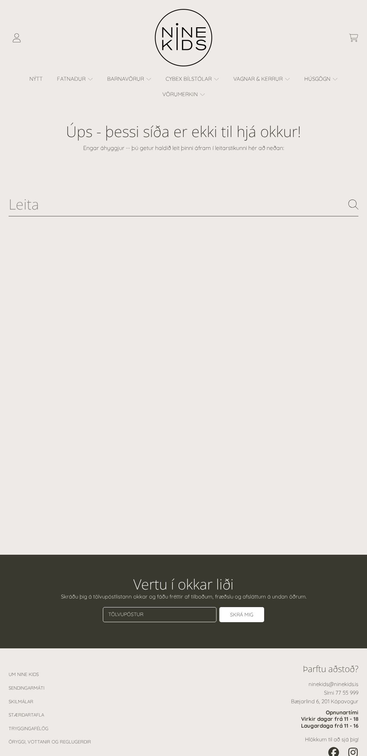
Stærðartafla (26, 715)
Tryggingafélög (28, 728)
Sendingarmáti (26, 688)
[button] (353, 38)
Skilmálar (21, 701)
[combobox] (183, 204)
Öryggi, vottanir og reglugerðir (50, 742)
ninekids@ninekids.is (333, 684)
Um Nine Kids (24, 674)
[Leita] (353, 204)
